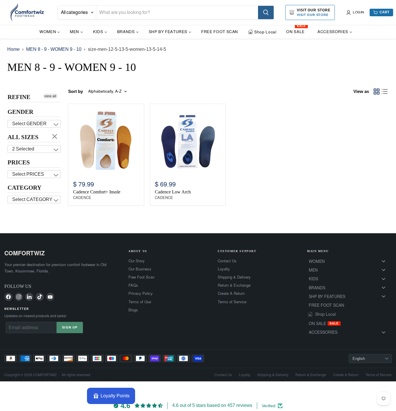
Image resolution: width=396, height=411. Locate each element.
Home (13, 49)
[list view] (385, 91)
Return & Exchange (234, 285)
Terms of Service (232, 301)
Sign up (69, 327)
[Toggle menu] (383, 261)
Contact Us (227, 260)
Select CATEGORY (32, 199)
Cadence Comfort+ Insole (96, 191)
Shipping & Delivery (234, 277)
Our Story (136, 260)
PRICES (19, 162)
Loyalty (224, 269)
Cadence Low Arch (173, 191)
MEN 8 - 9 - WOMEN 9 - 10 (53, 49)
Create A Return (231, 293)
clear (55, 136)
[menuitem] (49, 31)
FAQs (133, 285)
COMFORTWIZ (24, 253)
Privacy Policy (140, 293)
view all (50, 96)
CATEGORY (24, 187)
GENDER (20, 111)
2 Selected (23, 148)
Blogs (133, 310)
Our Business (139, 269)
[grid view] (377, 91)
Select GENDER (29, 123)
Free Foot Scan (141, 277)
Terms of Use (139, 301)
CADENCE (82, 197)
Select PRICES (28, 174)
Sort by (75, 91)
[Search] (266, 12)
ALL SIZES (23, 137)
